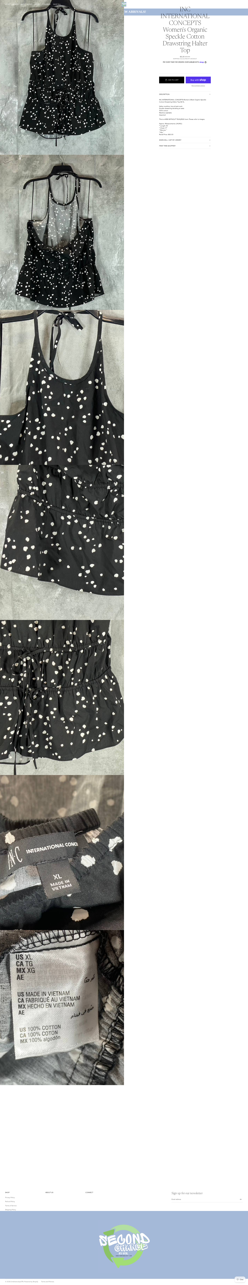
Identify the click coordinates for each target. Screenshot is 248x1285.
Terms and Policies (47, 1282)
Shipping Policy (10, 1210)
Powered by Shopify (31, 1282)
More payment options (198, 85)
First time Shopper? (167, 146)
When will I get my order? (170, 140)
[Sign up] (240, 1199)
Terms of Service (11, 1206)
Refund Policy (10, 1201)
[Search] (229, 4)
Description (164, 94)
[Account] (234, 4)
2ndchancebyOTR (17, 1282)
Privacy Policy (10, 1197)
